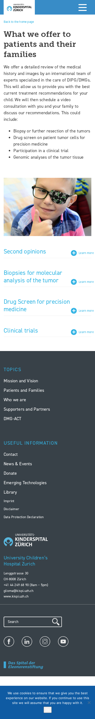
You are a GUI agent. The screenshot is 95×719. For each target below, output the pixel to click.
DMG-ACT (12, 419)
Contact (11, 454)
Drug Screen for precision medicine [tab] (37, 305)
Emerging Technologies (25, 483)
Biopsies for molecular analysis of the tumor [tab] (33, 277)
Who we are (15, 400)
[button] (81, 7)
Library (10, 492)
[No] (88, 702)
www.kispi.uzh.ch (16, 596)
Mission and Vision (21, 381)
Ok (48, 710)
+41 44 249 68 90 (16, 585)
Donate (10, 473)
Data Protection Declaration (24, 517)
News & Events (18, 464)
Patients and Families (24, 390)
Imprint (9, 501)
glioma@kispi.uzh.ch (18, 590)
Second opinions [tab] (25, 251)
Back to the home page (19, 22)
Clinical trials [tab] (21, 331)
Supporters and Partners (27, 409)
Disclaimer (11, 509)
